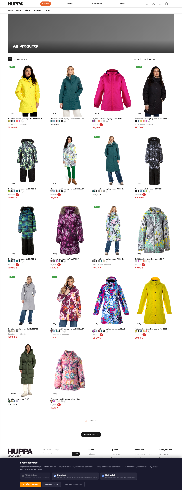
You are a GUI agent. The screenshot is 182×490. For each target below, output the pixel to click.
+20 (65, 121)
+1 (106, 191)
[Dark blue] (14, 121)
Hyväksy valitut (51, 484)
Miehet (28, 10)
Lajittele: (138, 59)
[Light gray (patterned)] (104, 121)
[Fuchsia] (20, 121)
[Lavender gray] (17, 401)
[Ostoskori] (166, 3)
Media (123, 4)
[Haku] (147, 3)
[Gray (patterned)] (104, 191)
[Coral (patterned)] (99, 121)
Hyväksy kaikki (30, 484)
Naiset (19, 10)
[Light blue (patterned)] (54, 121)
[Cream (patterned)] (102, 121)
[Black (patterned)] (12, 191)
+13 (22, 121)
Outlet (47, 10)
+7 (22, 191)
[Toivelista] (160, 3)
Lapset (37, 10)
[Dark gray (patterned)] (17, 331)
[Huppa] (15, 3)
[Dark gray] (54, 261)
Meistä (70, 4)
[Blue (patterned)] (14, 191)
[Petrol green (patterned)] (59, 121)
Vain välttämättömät (73, 484)
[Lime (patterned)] (146, 191)
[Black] (12, 121)
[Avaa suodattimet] (10, 59)
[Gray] (99, 191)
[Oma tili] (153, 3)
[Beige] (12, 331)
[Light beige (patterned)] (102, 191)
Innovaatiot (97, 4)
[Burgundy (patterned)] (57, 121)
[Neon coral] (17, 121)
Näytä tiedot (38, 114)
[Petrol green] (102, 261)
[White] (96, 121)
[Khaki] (12, 401)
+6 (107, 121)
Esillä (10, 10)
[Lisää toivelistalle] (44, 68)
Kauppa (45, 4)
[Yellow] (141, 121)
